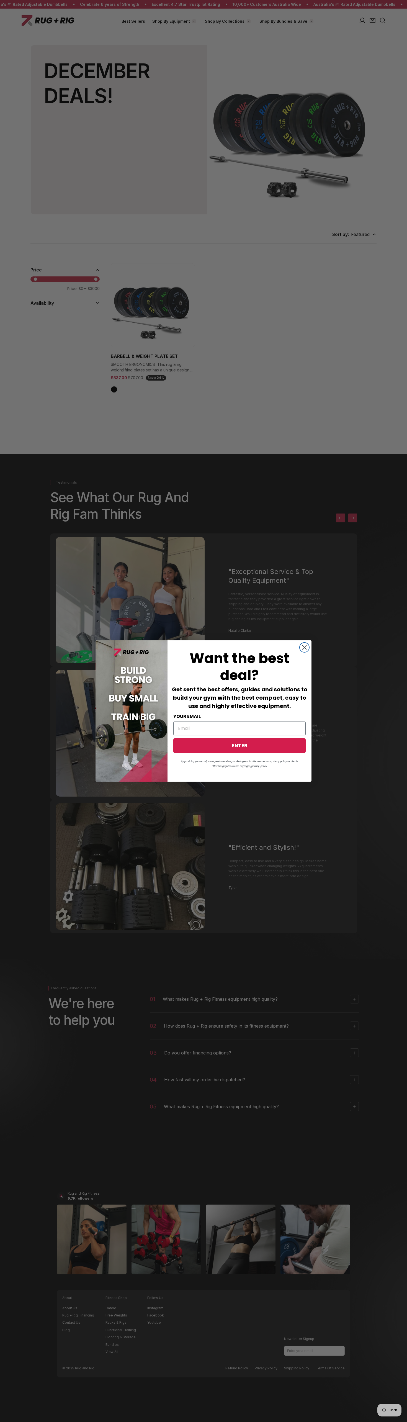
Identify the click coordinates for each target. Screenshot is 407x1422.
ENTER (240, 745)
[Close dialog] (304, 647)
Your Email (187, 716)
